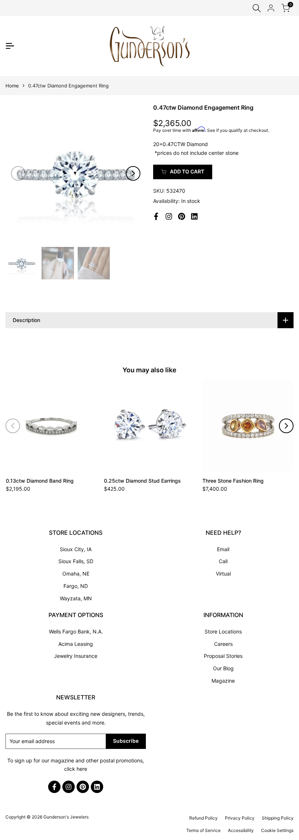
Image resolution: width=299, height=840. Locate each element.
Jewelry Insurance (75, 656)
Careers (223, 644)
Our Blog (223, 668)
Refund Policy (203, 818)
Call (223, 561)
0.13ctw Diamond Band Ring (40, 481)
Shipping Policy (278, 818)
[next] (133, 173)
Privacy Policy (240, 818)
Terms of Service (203, 830)
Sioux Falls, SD (75, 561)
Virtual (223, 573)
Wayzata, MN (76, 598)
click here (75, 769)
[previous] (18, 173)
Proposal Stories (223, 656)
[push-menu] (9, 46)
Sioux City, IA (76, 549)
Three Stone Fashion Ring (233, 481)
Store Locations (223, 631)
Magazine (223, 681)
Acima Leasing (75, 644)
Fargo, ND (75, 586)
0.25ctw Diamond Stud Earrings (142, 481)
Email (223, 549)
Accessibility (241, 830)
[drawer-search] (257, 8)
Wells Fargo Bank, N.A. (76, 631)
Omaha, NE (75, 573)
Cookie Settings (277, 830)
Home (12, 86)
